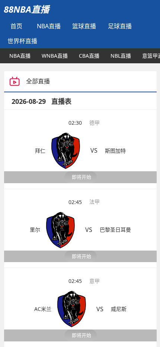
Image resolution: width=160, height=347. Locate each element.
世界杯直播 (22, 41)
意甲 (94, 249)
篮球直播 (84, 26)
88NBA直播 (26, 9)
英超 (94, 312)
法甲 (94, 186)
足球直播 (120, 26)
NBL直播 (121, 55)
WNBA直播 (55, 55)
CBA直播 (89, 55)
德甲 (94, 122)
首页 (16, 26)
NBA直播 (49, 26)
